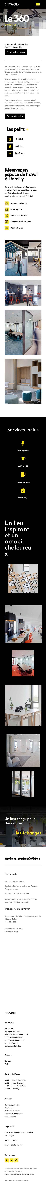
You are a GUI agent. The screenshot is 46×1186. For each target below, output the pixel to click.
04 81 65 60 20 (11, 1140)
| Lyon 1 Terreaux (15, 1080)
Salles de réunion (18, 215)
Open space (16, 209)
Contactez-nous (16, 52)
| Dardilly (12, 1089)
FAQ (6, 1064)
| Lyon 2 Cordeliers (16, 1086)
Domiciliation (17, 228)
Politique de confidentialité (16, 1034)
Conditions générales (13, 1037)
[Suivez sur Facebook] (7, 1160)
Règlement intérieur (13, 1046)
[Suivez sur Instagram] (16, 1160)
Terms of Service (15, 1171)
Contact (8, 1061)
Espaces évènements (20, 222)
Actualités (9, 1029)
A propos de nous (12, 1031)
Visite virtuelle (15, 116)
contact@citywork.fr (13, 1145)
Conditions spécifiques (14, 1040)
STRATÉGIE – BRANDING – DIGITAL (18, 1180)
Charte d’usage (11, 1043)
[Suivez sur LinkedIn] (11, 1160)
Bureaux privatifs (18, 203)
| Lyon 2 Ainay (14, 1083)
